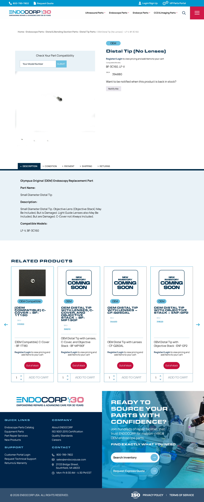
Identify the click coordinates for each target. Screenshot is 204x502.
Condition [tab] (50, 166)
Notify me (113, 88)
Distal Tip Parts (88, 31)
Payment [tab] (69, 166)
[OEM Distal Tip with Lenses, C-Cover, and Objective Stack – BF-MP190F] (79, 320)
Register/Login (114, 58)
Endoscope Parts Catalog (19, 427)
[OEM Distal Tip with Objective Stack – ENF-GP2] (172, 320)
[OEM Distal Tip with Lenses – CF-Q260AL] (125, 320)
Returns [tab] (104, 166)
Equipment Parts (14, 431)
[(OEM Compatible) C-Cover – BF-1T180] (32, 320)
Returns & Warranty (16, 463)
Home (21, 31)
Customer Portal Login (17, 454)
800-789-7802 (64, 454)
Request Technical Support (20, 458)
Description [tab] (29, 166)
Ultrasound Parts (94, 12)
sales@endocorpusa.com (71, 459)
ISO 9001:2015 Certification (67, 431)
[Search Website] (184, 13)
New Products (13, 439)
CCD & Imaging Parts (165, 12)
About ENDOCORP (62, 427)
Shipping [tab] (86, 166)
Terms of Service (181, 495)
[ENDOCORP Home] (30, 13)
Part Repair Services (16, 435)
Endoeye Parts (140, 12)
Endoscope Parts (118, 12)
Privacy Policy (153, 495)
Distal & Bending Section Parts (62, 31)
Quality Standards (62, 435)
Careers (56, 439)
